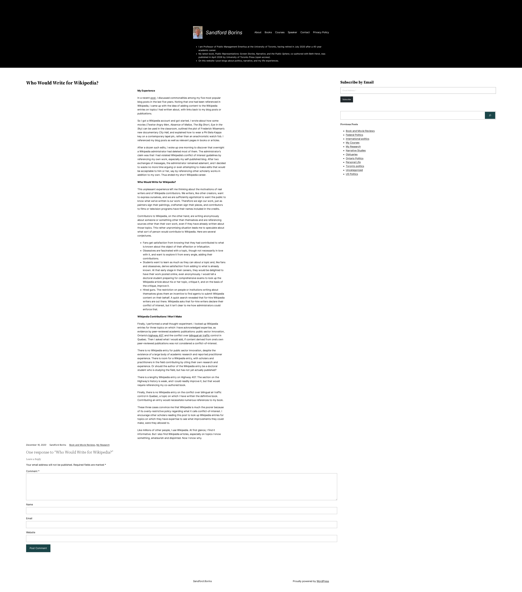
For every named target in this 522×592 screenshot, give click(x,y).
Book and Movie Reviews (82, 444)
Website (30, 532)
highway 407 (155, 335)
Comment (32, 471)
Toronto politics (355, 166)
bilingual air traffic (199, 335)
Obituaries (352, 154)
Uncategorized (354, 170)
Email (29, 518)
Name (29, 504)
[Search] (490, 115)
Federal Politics (354, 134)
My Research (103, 444)
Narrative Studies (356, 150)
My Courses (352, 142)
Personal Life (353, 162)
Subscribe (346, 99)
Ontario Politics (354, 158)
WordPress (323, 581)
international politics (357, 138)
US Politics (352, 174)
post (153, 97)
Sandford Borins (224, 32)
